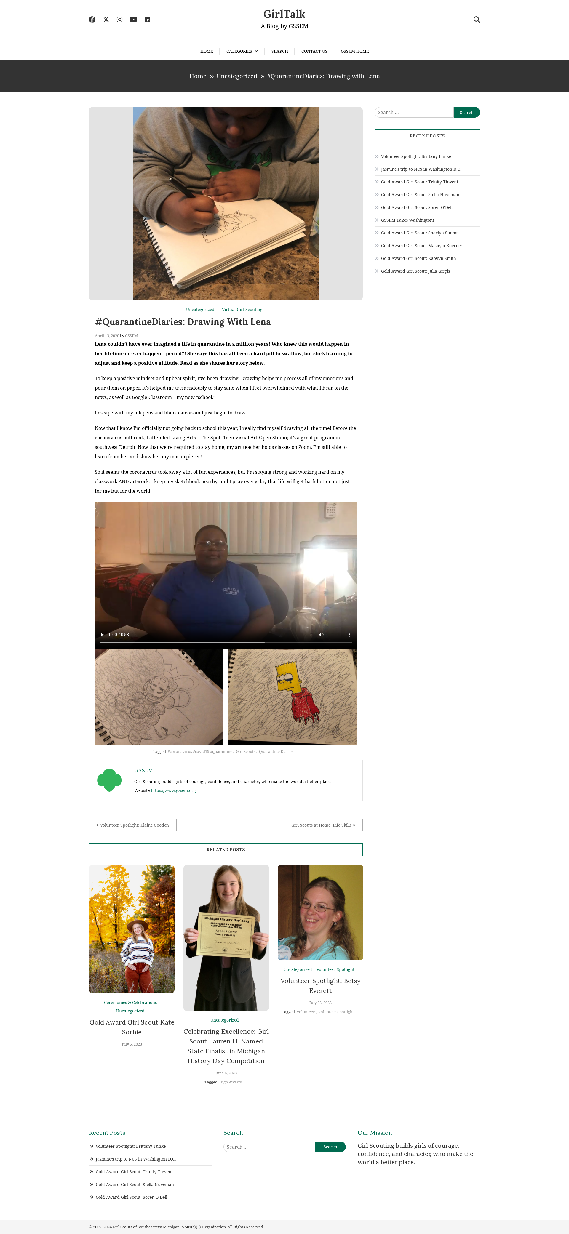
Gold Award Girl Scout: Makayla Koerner (422, 245)
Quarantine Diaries (276, 751)
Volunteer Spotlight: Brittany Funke (416, 156)
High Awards (231, 1082)
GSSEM (131, 335)
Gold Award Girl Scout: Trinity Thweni (419, 182)
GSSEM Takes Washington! (407, 220)
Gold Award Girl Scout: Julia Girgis (415, 271)
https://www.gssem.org (173, 790)
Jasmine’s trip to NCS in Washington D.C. (421, 169)
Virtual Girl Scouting (242, 309)
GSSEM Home (355, 51)
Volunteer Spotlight (335, 969)
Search (279, 51)
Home (206, 51)
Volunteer (306, 1011)
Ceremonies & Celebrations (130, 1002)
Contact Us (314, 51)
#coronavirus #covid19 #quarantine (200, 751)
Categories (239, 51)
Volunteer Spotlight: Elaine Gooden (134, 825)
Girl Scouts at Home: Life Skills (321, 825)
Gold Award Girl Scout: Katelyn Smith (418, 258)
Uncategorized (200, 309)
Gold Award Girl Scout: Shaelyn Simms (419, 233)
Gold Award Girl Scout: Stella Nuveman (420, 194)
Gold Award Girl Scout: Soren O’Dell (417, 207)
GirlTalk (284, 14)
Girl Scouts (245, 751)
